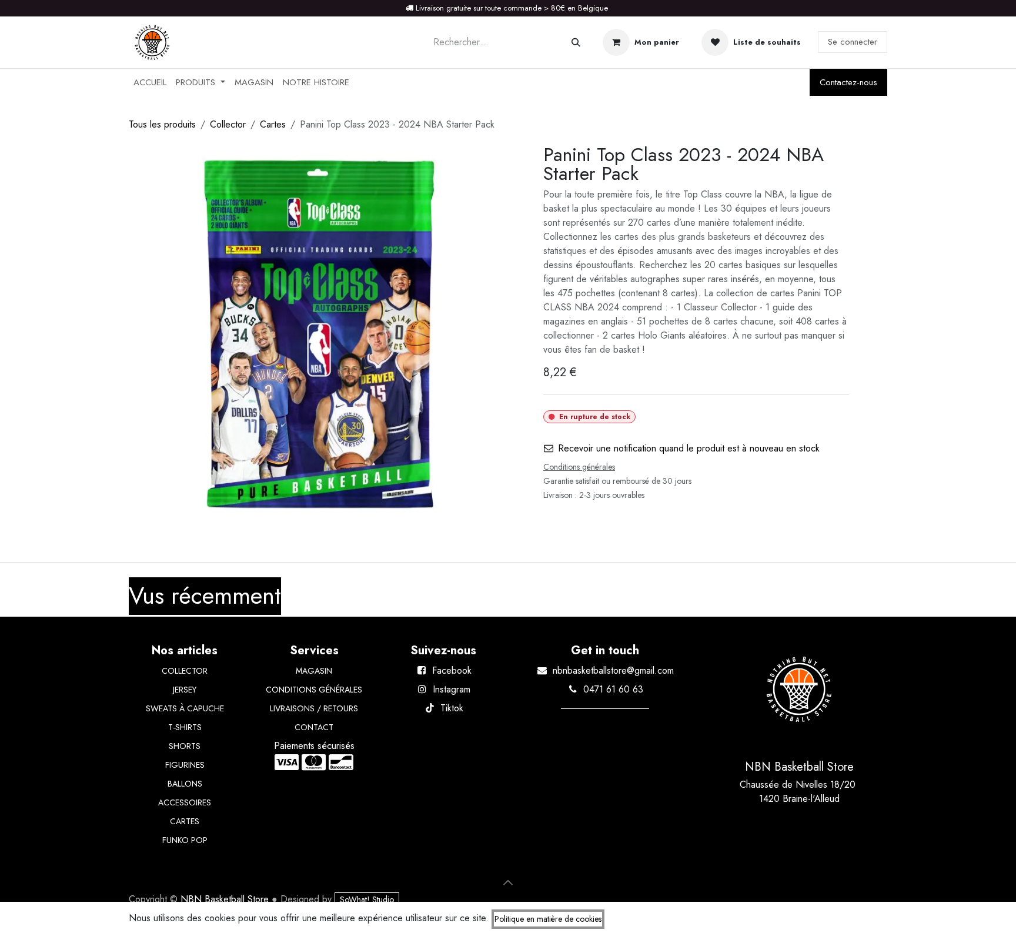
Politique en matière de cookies (547, 919)
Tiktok (451, 708)
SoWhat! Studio (367, 899)
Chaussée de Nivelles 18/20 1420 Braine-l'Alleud (799, 791)
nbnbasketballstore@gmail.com (613, 670)
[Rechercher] (576, 42)
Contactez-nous (848, 82)
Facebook (452, 670)
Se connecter (852, 41)
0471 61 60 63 (613, 689)
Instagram (451, 689)
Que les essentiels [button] (777, 920)
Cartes (273, 124)
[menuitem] (150, 82)
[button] (508, 882)
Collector (228, 124)
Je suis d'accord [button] (851, 920)
